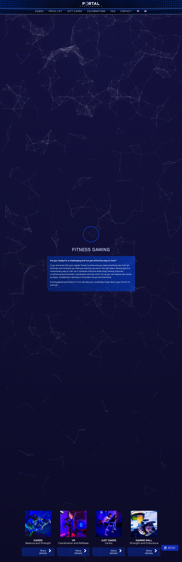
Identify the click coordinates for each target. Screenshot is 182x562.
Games (39, 11)
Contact (126, 11)
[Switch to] (138, 11)
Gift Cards (75, 11)
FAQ (113, 11)
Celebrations (96, 11)
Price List (55, 11)
